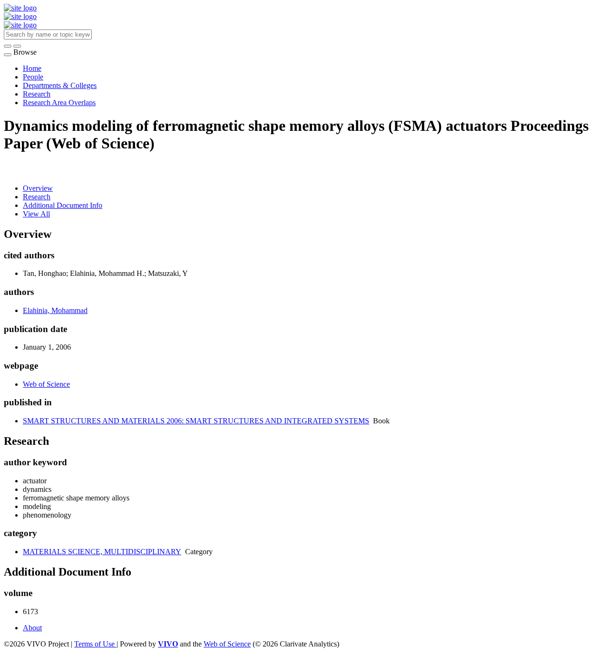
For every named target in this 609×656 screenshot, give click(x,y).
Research (36, 94)
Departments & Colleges (60, 85)
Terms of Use (95, 644)
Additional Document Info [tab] (62, 205)
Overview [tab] (38, 188)
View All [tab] (36, 214)
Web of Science (46, 384)
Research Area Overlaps (59, 102)
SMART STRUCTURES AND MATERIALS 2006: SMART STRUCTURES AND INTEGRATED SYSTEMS (196, 421)
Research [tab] (36, 197)
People (33, 77)
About (32, 628)
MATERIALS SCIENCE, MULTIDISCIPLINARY (102, 552)
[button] (7, 46)
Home (32, 68)
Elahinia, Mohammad (55, 310)
